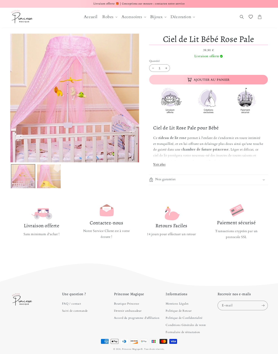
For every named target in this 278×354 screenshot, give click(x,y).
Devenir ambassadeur (128, 311)
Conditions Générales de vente (186, 325)
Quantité (154, 61)
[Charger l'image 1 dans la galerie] (23, 176)
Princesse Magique (131, 349)
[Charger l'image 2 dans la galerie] (49, 176)
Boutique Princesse (126, 304)
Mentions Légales (177, 304)
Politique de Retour (179, 311)
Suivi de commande (75, 311)
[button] (109, 17)
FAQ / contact (71, 304)
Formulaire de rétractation (183, 332)
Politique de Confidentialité (184, 318)
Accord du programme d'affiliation (137, 318)
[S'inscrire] (263, 305)
